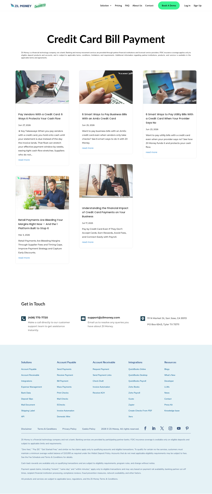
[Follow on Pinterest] (187, 428)
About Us (137, 5)
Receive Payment (65, 375)
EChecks (61, 405)
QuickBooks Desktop (137, 375)
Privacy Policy (69, 428)
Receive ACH (99, 393)
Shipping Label (28, 410)
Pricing (118, 5)
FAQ (127, 5)
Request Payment (101, 369)
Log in (187, 5)
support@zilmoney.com (104, 317)
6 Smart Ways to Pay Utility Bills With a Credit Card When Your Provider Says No (169, 118)
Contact (149, 5)
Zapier (131, 405)
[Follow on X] (162, 428)
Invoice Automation (65, 410)
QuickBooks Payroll (137, 381)
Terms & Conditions (47, 428)
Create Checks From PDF (140, 410)
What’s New (169, 375)
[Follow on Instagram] (170, 428)
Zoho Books (133, 387)
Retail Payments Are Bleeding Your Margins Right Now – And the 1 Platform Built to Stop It (40, 224)
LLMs (166, 387)
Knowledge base (172, 410)
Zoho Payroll (134, 393)
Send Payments (64, 369)
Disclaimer (26, 428)
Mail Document (28, 405)
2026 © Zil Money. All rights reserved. (120, 428)
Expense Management (31, 387)
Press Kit (168, 405)
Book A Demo (169, 5)
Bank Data (26, 393)
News (166, 393)
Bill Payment (62, 381)
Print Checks (63, 393)
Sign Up (197, 5)
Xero (130, 416)
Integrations (26, 381)
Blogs (166, 369)
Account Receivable (30, 375)
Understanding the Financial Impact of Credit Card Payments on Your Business (105, 212)
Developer (169, 381)
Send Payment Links (102, 375)
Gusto (131, 399)
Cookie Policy (88, 428)
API (22, 416)
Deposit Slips (27, 399)
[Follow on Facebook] (145, 428)
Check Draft (98, 381)
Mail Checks (62, 399)
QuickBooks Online (137, 369)
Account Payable (28, 369)
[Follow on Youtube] (178, 428)
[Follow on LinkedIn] (153, 428)
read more (24, 159)
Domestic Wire (63, 416)
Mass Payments (64, 387)
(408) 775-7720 (38, 317)
